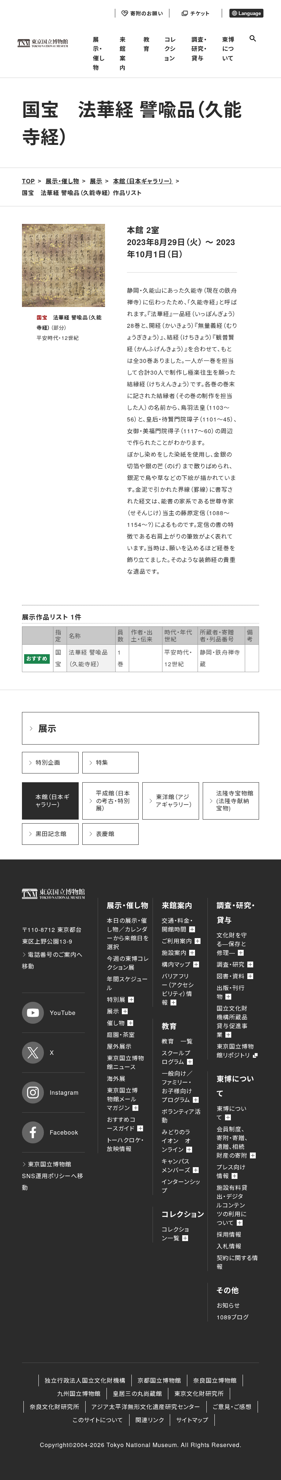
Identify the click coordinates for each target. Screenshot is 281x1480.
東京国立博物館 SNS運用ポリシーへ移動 (52, 1176)
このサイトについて (97, 1420)
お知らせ (228, 1305)
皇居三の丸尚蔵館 (137, 1393)
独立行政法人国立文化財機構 (85, 1380)
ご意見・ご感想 (232, 1406)
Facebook (64, 1132)
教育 (146, 44)
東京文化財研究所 (199, 1393)
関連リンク (149, 1420)
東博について (228, 48)
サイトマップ (192, 1420)
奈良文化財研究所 (54, 1406)
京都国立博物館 (159, 1380)
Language (250, 13)
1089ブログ (232, 1317)
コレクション (170, 48)
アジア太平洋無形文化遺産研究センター (146, 1406)
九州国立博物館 (79, 1393)
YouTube (63, 1012)
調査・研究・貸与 (199, 48)
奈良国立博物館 (215, 1380)
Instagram (64, 1092)
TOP (28, 181)
